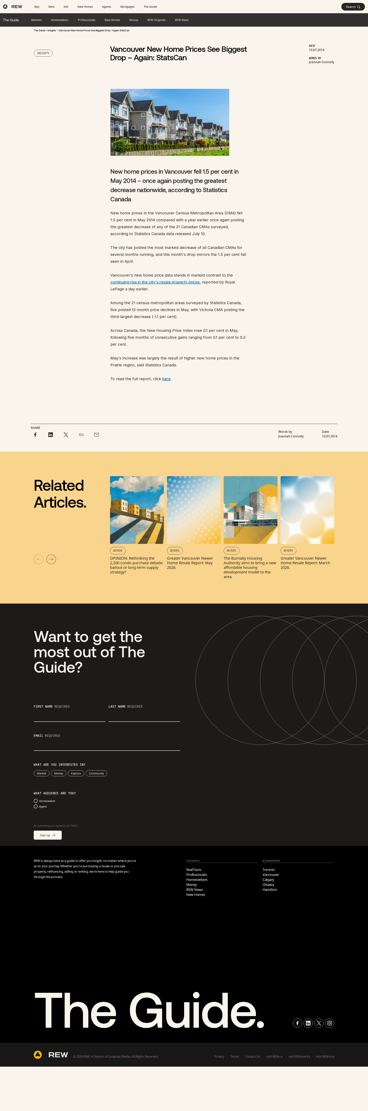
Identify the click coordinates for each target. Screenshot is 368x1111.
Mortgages (127, 6)
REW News (194, 889)
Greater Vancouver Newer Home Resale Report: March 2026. (305, 563)
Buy (36, 6)
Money (58, 773)
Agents (106, 6)
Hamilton (270, 889)
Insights (52, 30)
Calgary (268, 879)
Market (41, 773)
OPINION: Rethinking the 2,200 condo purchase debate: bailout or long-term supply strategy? (136, 565)
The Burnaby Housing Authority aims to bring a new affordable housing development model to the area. (250, 567)
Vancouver (271, 874)
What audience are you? (55, 793)
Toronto (269, 869)
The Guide (150, 6)
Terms (234, 1056)
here (166, 379)
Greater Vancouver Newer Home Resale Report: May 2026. (190, 563)
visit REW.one (325, 1056)
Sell (66, 6)
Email (47, 736)
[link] (39, 30)
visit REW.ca (274, 1056)
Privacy (219, 1056)
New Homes (85, 6)
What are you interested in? (59, 765)
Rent (51, 6)
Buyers (117, 550)
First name (52, 706)
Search (351, 6)
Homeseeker (47, 801)
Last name (125, 706)
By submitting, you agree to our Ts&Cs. (56, 825)
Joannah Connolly (321, 62)
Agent (43, 806)
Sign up (45, 835)
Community (96, 773)
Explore (76, 773)
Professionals (196, 874)
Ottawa (268, 884)
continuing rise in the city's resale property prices (155, 282)
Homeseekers (197, 879)
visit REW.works (299, 1056)
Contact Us (252, 1056)
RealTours (193, 869)
